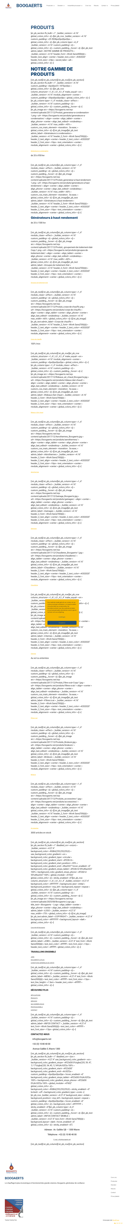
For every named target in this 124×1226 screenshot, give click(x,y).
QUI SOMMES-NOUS (37, 1004)
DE (122, 1223)
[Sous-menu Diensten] (64, 5)
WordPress (115, 1220)
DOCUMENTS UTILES (37, 960)
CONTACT (34, 1010)
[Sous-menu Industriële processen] (81, 5)
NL (115, 1223)
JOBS (32, 957)
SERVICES (34, 1001)
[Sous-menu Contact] (107, 5)
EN (117, 1223)
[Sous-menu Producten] (54, 5)
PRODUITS (34, 998)
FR (119, 1223)
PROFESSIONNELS (37, 1007)
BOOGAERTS (29, 5)
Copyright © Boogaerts (38, 927)
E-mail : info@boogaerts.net (61, 1139)
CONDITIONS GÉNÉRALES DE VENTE (42, 963)
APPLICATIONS (35, 995)
